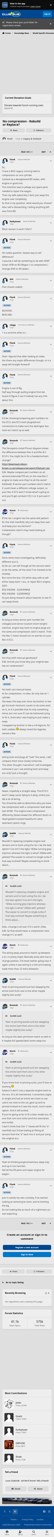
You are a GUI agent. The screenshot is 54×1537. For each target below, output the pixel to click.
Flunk (9, 138)
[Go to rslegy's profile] (5, 326)
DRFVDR (20, 1443)
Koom (13, 510)
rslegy (13, 325)
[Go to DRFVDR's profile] (8, 1444)
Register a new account (27, 1247)
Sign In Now (27, 1254)
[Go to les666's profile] (5, 834)
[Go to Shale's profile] (8, 1458)
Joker (18, 1402)
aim (11, 279)
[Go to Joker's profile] (8, 1404)
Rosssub (14, 410)
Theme (14, 1519)
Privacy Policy (27, 1519)
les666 (13, 833)
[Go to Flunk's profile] (4, 138)
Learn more (5, 5)
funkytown (15, 221)
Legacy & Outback (32, 138)
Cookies (40, 1519)
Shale (19, 1456)
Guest (19, 1416)
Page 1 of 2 (25, 152)
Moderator (24, 510)
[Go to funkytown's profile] (5, 222)
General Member (28, 410)
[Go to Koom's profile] (5, 511)
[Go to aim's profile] (5, 280)
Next (44, 152)
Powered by (38, 1524)
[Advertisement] (27, 64)
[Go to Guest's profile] (8, 1417)
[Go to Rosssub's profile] (5, 411)
